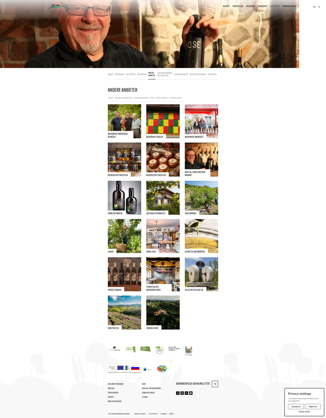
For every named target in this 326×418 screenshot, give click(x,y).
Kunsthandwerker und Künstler (164, 74)
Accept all (296, 407)
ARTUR (171, 414)
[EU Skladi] (148, 369)
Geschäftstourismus (198, 74)
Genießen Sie (238, 6)
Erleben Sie (250, 6)
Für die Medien (113, 393)
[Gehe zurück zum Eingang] (55, 6)
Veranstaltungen (289, 6)
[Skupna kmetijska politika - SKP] (124, 368)
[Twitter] (186, 393)
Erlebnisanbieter (181, 74)
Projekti (111, 397)
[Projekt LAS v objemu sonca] (162, 369)
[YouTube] (191, 393)
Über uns (111, 388)
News (144, 384)
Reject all (313, 407)
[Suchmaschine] (319, 6)
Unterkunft (262, 6)
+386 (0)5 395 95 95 (153, 414)
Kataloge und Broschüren (151, 388)
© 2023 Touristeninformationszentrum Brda (118, 414)
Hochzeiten (212, 74)
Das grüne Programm (115, 384)
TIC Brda (145, 397)
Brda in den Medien (115, 401)
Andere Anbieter (151, 74)
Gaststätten (130, 74)
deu (314, 7)
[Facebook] (178, 393)
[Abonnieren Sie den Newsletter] (215, 384)
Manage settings (304, 411)
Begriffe (226, 6)
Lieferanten (275, 6)
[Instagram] (182, 393)
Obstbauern (142, 74)
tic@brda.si (164, 414)
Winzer (110, 74)
